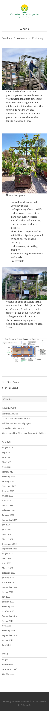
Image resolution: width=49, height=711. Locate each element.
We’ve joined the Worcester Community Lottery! (24, 433)
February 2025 (8, 510)
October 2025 (8, 491)
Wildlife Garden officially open (16, 423)
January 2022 (8, 602)
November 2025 (9, 486)
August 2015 (7, 640)
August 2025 (7, 496)
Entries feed (7, 664)
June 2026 (6, 457)
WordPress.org (9, 674)
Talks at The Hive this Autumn (16, 419)
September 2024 (9, 520)
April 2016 (6, 626)
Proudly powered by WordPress (16, 701)
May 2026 (6, 462)
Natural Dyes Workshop (13, 428)
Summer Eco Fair (10, 414)
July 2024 (6, 525)
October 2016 (8, 611)
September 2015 (9, 635)
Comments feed (9, 669)
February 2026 (8, 477)
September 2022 (9, 587)
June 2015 (6, 645)
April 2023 (6, 563)
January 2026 (8, 481)
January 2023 (8, 578)
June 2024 (6, 529)
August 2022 (7, 592)
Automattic (25, 705)
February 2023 (8, 573)
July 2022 (6, 597)
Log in (5, 660)
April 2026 (7, 467)
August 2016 (7, 621)
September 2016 (9, 616)
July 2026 (6, 452)
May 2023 (6, 558)
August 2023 (7, 554)
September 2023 (9, 549)
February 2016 (8, 630)
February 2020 (8, 606)
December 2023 (9, 544)
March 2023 (7, 568)
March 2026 (7, 472)
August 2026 (7, 448)
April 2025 (6, 501)
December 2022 (9, 582)
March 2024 (7, 539)
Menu (26, 29)
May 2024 (6, 534)
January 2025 (8, 515)
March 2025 (7, 505)
